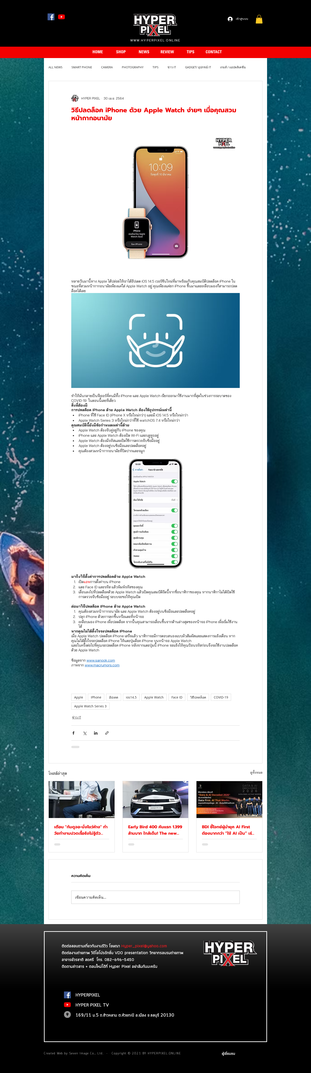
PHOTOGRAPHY (132, 67)
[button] (259, 19)
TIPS (155, 67)
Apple (78, 697)
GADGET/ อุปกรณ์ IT (198, 67)
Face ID (176, 697)
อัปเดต (113, 697)
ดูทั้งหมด (256, 772)
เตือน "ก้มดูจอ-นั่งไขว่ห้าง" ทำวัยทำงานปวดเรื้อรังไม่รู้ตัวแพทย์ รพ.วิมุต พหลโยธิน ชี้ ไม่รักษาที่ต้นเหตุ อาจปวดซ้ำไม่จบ (81, 830)
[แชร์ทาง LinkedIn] (96, 733)
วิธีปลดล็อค (198, 697)
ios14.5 (131, 697)
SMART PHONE (81, 67)
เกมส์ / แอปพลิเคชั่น (233, 67)
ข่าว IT (172, 67)
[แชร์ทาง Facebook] (73, 733)
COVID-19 (221, 697)
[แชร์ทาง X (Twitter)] (84, 733)
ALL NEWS (55, 67)
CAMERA (107, 67)
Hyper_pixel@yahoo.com (144, 945)
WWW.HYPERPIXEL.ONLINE (155, 40)
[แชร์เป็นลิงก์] (107, 733)
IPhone (96, 697)
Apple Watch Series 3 (90, 706)
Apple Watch (154, 697)
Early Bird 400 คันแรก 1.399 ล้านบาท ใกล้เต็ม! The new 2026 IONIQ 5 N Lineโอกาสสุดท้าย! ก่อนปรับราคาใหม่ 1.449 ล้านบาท (155, 830)
